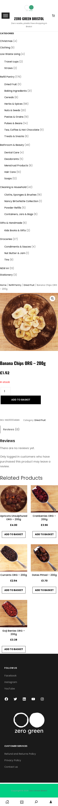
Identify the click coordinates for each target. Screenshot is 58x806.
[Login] (50, 801)
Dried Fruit (29, 285)
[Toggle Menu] (5, 15)
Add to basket (20, 399)
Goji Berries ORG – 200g (13, 632)
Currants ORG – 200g (13, 575)
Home (3, 285)
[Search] (36, 801)
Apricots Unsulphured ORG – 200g (13, 517)
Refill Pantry (15, 285)
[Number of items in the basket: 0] (53, 16)
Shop (22, 801)
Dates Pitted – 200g (44, 575)
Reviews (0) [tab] (11, 429)
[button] (52, 298)
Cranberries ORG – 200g (44, 517)
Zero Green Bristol (29, 18)
